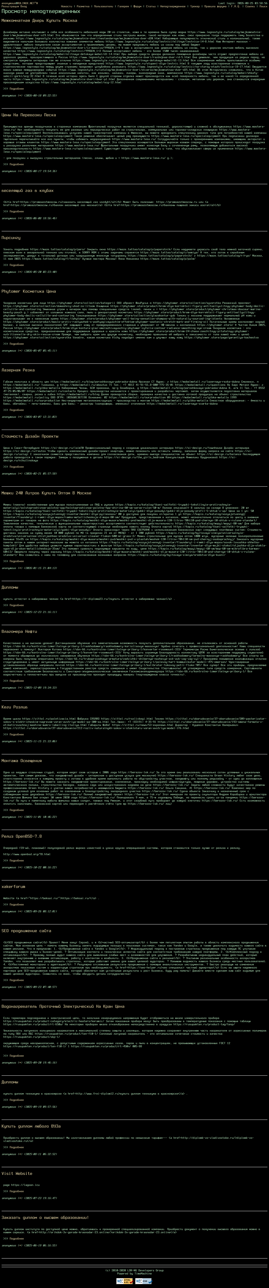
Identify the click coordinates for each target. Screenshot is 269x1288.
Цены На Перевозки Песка (29, 115)
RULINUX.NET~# (27, 3)
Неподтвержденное (173, 6)
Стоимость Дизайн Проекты (30, 436)
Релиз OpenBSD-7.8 (22, 836)
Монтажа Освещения (22, 760)
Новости (66, 6)
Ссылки (250, 6)
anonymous (9, 3)
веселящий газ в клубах (28, 190)
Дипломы (10, 587)
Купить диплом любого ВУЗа (31, 1126)
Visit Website (17, 1173)
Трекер (195, 6)
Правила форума (215, 6)
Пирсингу (11, 237)
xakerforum (13, 886)
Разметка (83, 6)
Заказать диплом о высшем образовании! (45, 1217)
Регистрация (10, 6)
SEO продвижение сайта (26, 930)
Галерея (123, 6)
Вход (23, 6)
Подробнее (17, 88)
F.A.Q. (236, 6)
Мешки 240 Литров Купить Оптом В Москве (46, 493)
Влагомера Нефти (19, 631)
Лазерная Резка (18, 370)
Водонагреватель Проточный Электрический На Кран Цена (63, 1006)
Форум (137, 6)
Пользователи (103, 6)
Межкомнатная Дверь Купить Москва (39, 20)
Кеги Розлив (15, 707)
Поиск (263, 6)
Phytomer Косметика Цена (29, 291)
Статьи (151, 6)
